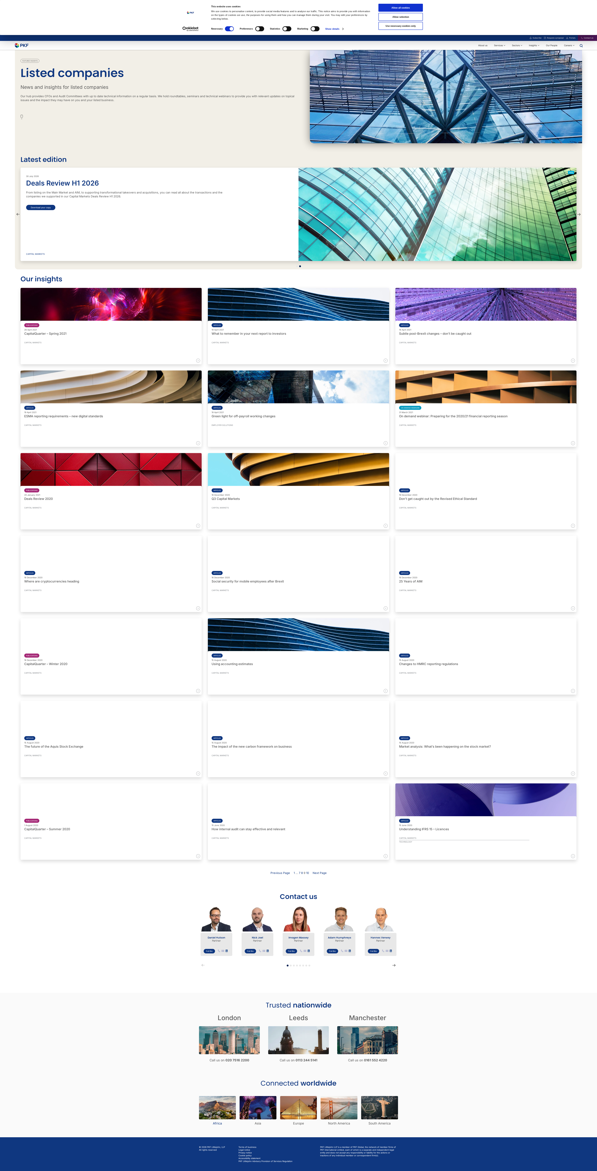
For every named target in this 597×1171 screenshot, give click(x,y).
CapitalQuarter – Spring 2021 (45, 333)
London (229, 1018)
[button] (18, 214)
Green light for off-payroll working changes (243, 416)
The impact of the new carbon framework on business (252, 746)
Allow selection (400, 17)
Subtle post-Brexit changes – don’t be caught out (435, 333)
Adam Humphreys (339, 937)
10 (307, 873)
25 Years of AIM (410, 581)
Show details (332, 29)
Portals (572, 38)
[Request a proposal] (545, 38)
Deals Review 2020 (38, 499)
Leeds (298, 1018)
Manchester (367, 1018)
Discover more (188, 360)
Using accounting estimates (232, 664)
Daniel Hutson (216, 937)
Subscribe (537, 38)
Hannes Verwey (381, 937)
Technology (405, 842)
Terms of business (247, 1147)
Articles (217, 325)
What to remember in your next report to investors (249, 333)
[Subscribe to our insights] (531, 38)
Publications (31, 325)
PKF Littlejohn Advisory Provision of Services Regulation (265, 1161)
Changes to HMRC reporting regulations (428, 664)
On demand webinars (410, 408)
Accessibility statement (249, 1158)
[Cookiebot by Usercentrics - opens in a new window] (190, 29)
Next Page (320, 873)
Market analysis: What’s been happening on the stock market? (445, 746)
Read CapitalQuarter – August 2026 (48, 207)
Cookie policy (245, 1155)
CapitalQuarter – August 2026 (75, 183)
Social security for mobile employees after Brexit (248, 581)
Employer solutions (222, 425)
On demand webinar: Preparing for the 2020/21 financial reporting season (453, 416)
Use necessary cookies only (401, 26)
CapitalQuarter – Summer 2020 (47, 829)
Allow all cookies (400, 7)
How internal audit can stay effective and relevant (248, 829)
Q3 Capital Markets (226, 499)
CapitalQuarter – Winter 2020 (45, 664)
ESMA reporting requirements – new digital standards (63, 416)
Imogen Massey (299, 937)
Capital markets (35, 254)
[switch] (259, 28)
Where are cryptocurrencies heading (51, 581)
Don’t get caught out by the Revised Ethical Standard (438, 499)
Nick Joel (257, 937)
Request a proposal (555, 38)
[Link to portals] (567, 38)
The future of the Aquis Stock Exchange (53, 746)
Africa (217, 1123)
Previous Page (280, 873)
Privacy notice (245, 1152)
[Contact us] (580, 38)
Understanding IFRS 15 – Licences (424, 829)
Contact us (588, 38)
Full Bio (209, 951)
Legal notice (244, 1150)
